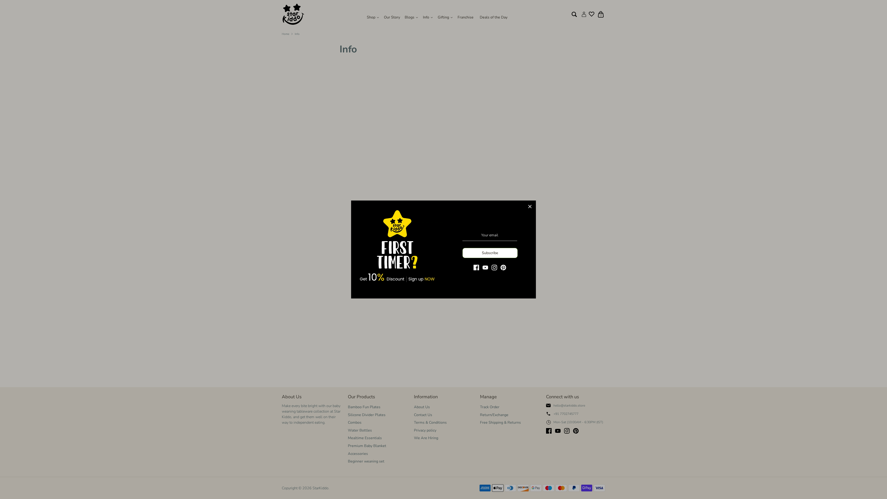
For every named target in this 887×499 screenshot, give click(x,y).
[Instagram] (494, 267)
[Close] (530, 206)
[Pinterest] (503, 267)
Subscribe (490, 253)
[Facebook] (476, 267)
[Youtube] (485, 267)
